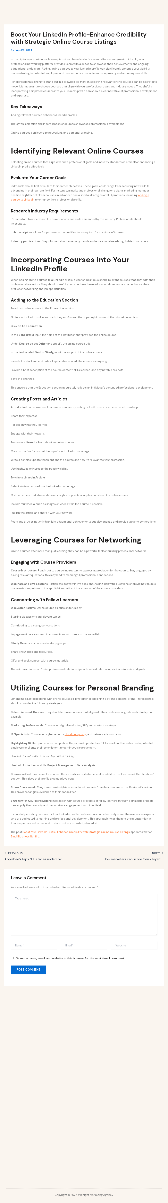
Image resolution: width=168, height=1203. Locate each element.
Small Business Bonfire (25, 836)
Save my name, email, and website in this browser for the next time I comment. (70, 958)
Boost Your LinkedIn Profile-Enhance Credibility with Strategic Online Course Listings (76, 832)
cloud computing (75, 734)
